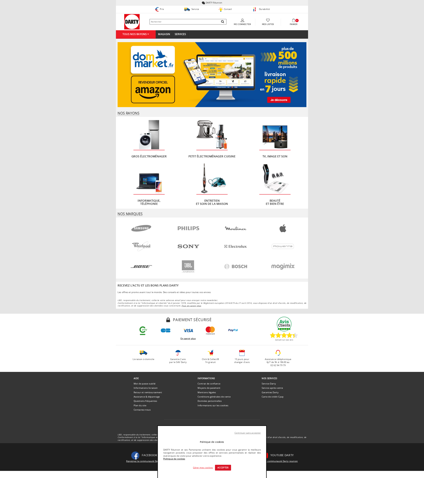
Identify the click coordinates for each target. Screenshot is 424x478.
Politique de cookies (174, 458)
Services (180, 34)
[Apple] (283, 227)
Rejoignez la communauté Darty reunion (276, 461)
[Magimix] (282, 265)
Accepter (222, 467)
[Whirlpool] (141, 245)
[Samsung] (141, 227)
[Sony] (188, 245)
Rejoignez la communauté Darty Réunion (148, 461)
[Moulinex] (235, 227)
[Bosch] (235, 265)
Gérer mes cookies (203, 467)
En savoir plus (188, 338)
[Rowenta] (283, 245)
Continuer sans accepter (248, 432)
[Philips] (188, 227)
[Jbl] (188, 265)
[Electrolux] (235, 245)
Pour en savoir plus (191, 305)
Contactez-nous (142, 409)
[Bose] (141, 266)
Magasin (164, 34)
